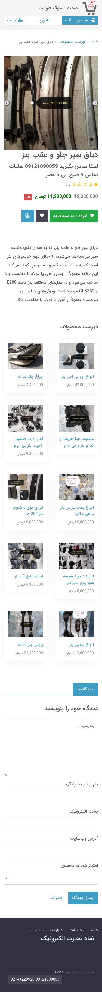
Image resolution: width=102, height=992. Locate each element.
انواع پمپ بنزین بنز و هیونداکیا (77, 510)
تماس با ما (36, 930)
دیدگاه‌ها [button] (85, 689)
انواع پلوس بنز (81, 644)
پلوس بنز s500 (30, 644)
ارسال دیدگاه (83, 897)
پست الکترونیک (84, 811)
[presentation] (95, 103)
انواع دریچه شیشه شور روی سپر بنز (78, 579)
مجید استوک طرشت (58, 8)
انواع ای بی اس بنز (77, 376)
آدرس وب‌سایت (84, 838)
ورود (42, 20)
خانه (94, 930)
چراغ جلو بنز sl (30, 376)
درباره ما (56, 930)
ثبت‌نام (12, 20)
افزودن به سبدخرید (71, 215)
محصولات (76, 930)
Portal (59, 972)
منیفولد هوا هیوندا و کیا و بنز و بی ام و (76, 442)
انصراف (57, 897)
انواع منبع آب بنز (28, 576)
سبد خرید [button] (79, 20)
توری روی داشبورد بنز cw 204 (28, 510)
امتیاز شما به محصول (79, 865)
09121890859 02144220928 (35, 979)
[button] (95, 184)
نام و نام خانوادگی (82, 784)
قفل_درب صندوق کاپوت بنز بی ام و (28, 442)
